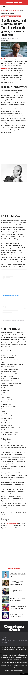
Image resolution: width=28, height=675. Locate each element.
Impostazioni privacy (23, 673)
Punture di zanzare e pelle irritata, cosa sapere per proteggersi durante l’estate (18, 574)
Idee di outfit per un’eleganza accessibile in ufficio (16, 591)
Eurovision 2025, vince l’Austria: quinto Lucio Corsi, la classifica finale (18, 615)
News (6, 10)
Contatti (4, 639)
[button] (26, 6)
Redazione (5, 40)
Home (2, 10)
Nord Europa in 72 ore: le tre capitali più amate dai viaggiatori (17, 599)
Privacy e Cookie (5, 636)
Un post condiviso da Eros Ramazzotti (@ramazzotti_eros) (15, 320)
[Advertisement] (14, 149)
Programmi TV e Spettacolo (14, 10)
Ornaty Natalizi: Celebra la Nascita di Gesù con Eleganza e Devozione (18, 607)
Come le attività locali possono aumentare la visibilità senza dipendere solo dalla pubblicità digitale (18, 583)
